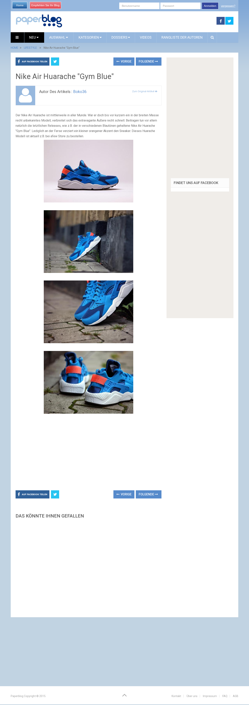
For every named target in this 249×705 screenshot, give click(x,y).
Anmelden (210, 5)
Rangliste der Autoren (182, 37)
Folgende (147, 61)
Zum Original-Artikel (143, 91)
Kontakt (176, 696)
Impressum (210, 696)
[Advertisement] (139, 21)
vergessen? (228, 5)
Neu (33, 37)
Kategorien (89, 37)
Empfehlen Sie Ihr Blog (45, 5)
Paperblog (17, 696)
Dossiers (119, 37)
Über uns (192, 696)
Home (20, 5)
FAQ (224, 696)
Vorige (126, 61)
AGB (235, 696)
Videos (146, 37)
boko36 (80, 91)
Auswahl (57, 37)
